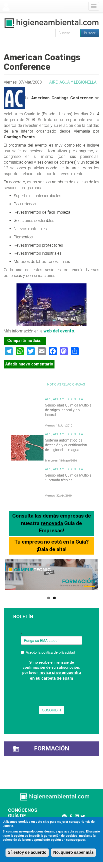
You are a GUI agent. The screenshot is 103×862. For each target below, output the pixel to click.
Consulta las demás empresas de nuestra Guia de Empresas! (51, 523)
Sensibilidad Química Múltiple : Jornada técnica (68, 477)
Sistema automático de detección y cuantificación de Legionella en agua (66, 445)
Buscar (90, 33)
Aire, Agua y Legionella (72, 82)
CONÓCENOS (22, 810)
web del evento (59, 330)
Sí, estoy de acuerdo (27, 852)
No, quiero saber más (73, 852)
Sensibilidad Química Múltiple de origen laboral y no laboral (68, 410)
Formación (51, 748)
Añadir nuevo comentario (29, 364)
